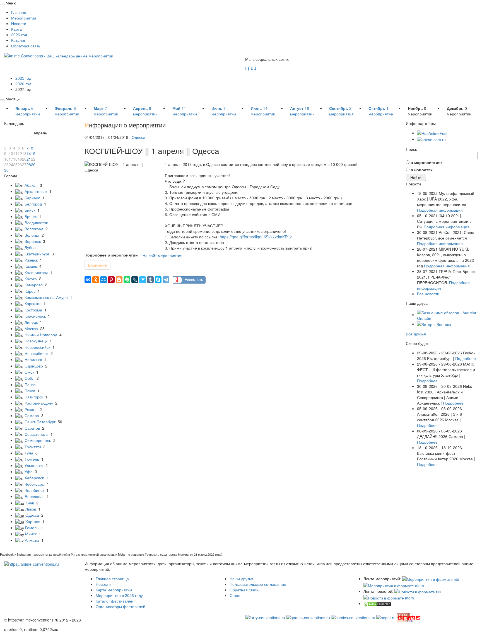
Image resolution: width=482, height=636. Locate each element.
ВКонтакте (97, 265)
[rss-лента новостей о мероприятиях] (417, 591)
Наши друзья (241, 578)
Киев (29, 503)
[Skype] (158, 279)
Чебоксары (35, 484)
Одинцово (34, 366)
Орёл (29, 378)
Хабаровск (34, 477)
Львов (30, 509)
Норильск (33, 359)
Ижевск (31, 260)
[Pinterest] (111, 279)
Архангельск (36, 191)
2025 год (23, 78)
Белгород (33, 204)
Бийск (30, 210)
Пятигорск (34, 397)
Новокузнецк (36, 341)
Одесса (32, 515)
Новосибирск (36, 353)
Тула (29, 453)
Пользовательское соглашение (258, 584)
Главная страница (112, 578)
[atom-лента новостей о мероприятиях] (388, 597)
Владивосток (36, 222)
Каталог (18, 40)
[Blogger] (119, 279)
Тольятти (33, 446)
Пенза (30, 384)
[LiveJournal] (134, 279)
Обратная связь (25, 46)
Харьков (32, 521)
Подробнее (465, 358)
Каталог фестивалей (114, 601)
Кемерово (34, 284)
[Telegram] (166, 279)
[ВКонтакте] (88, 279)
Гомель (31, 527)
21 (28, 159)
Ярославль (34, 496)
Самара (32, 415)
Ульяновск (34, 465)
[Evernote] (127, 279)
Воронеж (33, 241)
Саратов (32, 428)
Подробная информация (440, 210)
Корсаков (33, 303)
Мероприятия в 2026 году (119, 595)
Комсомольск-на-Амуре (46, 297)
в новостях (422, 169)
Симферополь (38, 440)
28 (28, 164)
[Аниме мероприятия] (31, 563)
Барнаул (32, 197)
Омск (29, 372)
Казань (31, 266)
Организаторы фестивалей (120, 606)
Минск (31, 533)
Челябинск (34, 490)
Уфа (29, 471)
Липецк (31, 322)
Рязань (31, 409)
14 (28, 153)
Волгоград (34, 228)
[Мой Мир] (103, 279)
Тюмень (32, 459)
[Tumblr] (150, 279)
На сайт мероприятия (162, 255)
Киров (30, 291)
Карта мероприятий (114, 590)
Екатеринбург (37, 254)
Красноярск (35, 316)
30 (6, 170)
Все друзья (416, 334)
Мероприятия (23, 18)
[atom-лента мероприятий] (393, 584)
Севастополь (36, 434)
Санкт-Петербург (40, 421)
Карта (16, 29)
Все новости (428, 293)
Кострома (33, 310)
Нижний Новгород (41, 334)
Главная (18, 12)
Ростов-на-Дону (39, 403)
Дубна (30, 247)
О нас (235, 595)
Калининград (36, 272)
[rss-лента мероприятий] (430, 578)
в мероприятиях (427, 162)
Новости (18, 23)
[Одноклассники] (95, 279)
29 (33, 164)
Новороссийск (37, 347)
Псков (30, 390)
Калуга (31, 278)
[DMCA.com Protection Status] (377, 603)
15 (33, 153)
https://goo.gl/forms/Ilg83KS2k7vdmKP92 (256, 237)
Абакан (31, 185)
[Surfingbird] (142, 279)
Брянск (31, 216)
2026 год (19, 34)
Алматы (32, 540)
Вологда (32, 235)
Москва (31, 328)
